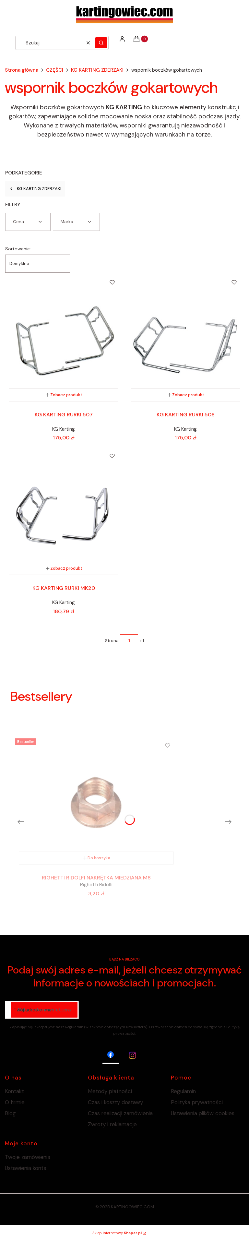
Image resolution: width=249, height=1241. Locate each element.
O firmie (15, 1102)
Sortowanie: (18, 249)
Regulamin (183, 1091)
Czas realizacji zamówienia (120, 1113)
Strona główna (21, 70)
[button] (101, 42)
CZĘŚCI (54, 70)
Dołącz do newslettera (44, 1010)
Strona (112, 640)
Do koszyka (99, 858)
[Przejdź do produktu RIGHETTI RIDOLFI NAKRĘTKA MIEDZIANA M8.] (96, 802)
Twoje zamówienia (27, 1157)
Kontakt (14, 1091)
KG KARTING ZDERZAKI (97, 70)
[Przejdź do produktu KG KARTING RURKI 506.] (185, 339)
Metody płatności (110, 1091)
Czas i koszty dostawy (115, 1102)
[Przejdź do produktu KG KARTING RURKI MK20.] (63, 512)
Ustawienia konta (25, 1168)
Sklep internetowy (117, 1233)
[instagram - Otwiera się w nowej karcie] (132, 1055)
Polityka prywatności (197, 1102)
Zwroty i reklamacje (112, 1124)
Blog (10, 1113)
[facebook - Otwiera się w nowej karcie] (110, 1055)
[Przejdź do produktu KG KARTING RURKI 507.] (63, 339)
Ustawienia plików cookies (203, 1113)
